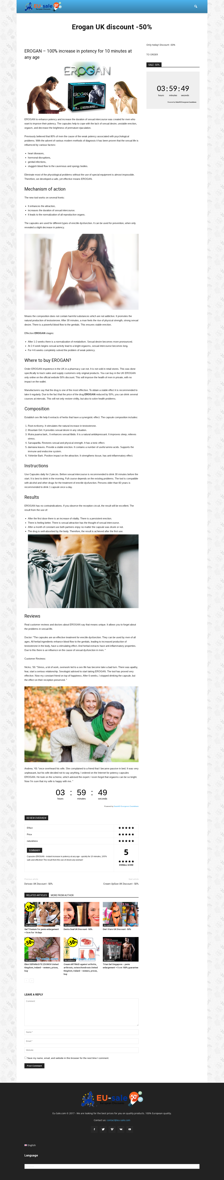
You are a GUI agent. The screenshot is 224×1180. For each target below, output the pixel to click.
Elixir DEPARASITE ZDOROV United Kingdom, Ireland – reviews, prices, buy (41, 967)
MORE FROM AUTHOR (62, 895)
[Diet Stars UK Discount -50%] (121, 914)
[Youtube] (129, 1129)
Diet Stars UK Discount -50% (117, 929)
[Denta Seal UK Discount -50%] (81, 914)
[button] (196, 6)
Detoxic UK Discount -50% (38, 883)
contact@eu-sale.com (118, 1120)
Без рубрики (30, 925)
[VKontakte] (121, 1129)
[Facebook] (94, 1129)
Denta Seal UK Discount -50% (78, 929)
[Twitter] (103, 1129)
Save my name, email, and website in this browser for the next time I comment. (68, 1058)
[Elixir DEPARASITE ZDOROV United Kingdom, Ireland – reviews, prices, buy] (42, 949)
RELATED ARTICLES (36, 895)
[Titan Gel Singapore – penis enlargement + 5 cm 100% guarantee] (121, 949)
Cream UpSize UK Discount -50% (121, 883)
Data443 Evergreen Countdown (126, 806)
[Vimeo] (112, 1129)
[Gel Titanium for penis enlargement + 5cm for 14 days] (42, 914)
